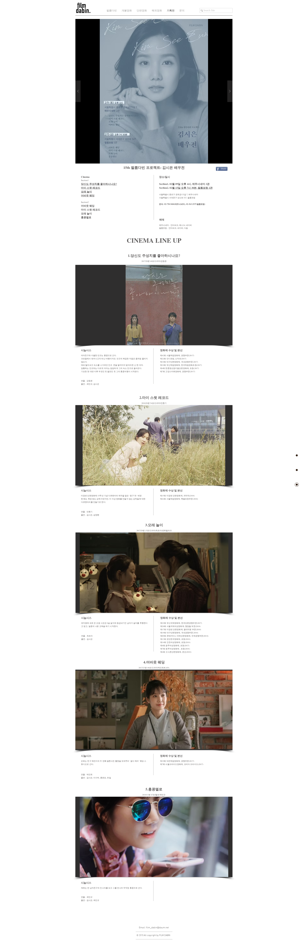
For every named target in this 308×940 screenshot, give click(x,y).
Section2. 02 (165, 188)
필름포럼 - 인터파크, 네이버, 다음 (173, 228)
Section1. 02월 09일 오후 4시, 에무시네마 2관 (184, 184)
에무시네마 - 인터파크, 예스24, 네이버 (175, 225)
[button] (141, 11)
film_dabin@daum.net (157, 927)
